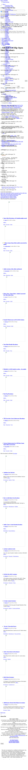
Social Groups (8, 71)
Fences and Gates (18, 633)
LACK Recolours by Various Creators (8, 196)
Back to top (3, 712)
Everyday (8, 224)
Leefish (16, 735)
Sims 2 (4, 7)
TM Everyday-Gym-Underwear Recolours (9, 195)
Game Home (7, 9)
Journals (7, 73)
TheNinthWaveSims (14, 736)
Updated (7, 13)
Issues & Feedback (9, 78)
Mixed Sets (8, 275)
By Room (5, 659)
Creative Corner (8, 69)
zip (3, 133)
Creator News (8, 95)
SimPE (11, 135)
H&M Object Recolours (8, 677)
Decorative (11, 556)
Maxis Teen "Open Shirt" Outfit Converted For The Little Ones (11, 144)
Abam (6, 220)
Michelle (6, 346)
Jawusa (9, 106)
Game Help (7, 19)
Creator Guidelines (9, 96)
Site (3, 75)
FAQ (6, 81)
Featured (7, 14)
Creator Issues (8, 99)
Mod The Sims (6, 2)
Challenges (7, 25)
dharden (6, 371)
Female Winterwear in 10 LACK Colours (13, 319)
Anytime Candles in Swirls (9, 548)
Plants (14, 582)
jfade (12, 112)
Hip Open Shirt (11, 186)
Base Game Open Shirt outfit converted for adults (12, 107)
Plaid (16, 186)
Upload (4, 93)
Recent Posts (7, 65)
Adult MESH (14, 116)
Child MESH (12, 115)
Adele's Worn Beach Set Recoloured (11, 651)
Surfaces (10, 479)
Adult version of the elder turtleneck (12, 269)
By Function (5, 479)
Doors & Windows (12, 530)
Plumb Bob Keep (21, 735)
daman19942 (7, 446)
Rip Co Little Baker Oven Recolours (11, 497)
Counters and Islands (16, 608)
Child (21, 186)
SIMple (10, 102)
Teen (11, 350)
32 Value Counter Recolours (9, 600)
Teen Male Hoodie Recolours (10, 344)
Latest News (7, 77)
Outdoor (9, 659)
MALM (3, 186)
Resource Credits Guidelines (11, 97)
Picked (6, 16)
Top (2, 759)
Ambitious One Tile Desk (9, 472)
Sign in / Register (4, 0)
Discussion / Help (9, 5)
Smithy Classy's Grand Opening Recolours (12, 524)
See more (15, 453)
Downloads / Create (9, 6)
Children (16, 506)
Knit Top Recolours (8, 393)
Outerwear (8, 326)
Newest (6, 11)
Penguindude (7, 270)
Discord (6, 74)
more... (4, 222)
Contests (7, 24)
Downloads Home (9, 10)
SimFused (6, 321)
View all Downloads (14, 157)
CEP (15, 135)
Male (4, 224)
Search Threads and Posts (10, 90)
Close (2, 743)
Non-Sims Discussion (9, 66)
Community (5, 64)
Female (4, 326)
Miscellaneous (11, 506)
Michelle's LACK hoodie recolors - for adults (14, 369)
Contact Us (6, 759)
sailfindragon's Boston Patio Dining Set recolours (14, 702)
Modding (7, 17)
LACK (7, 186)
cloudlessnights (17, 107)
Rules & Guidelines (9, 80)
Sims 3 (4, 26)
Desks (14, 479)
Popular (6, 12)
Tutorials (7, 18)
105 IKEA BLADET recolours (10, 574)
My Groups (7, 72)
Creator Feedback (9, 98)
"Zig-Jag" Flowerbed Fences (9, 626)
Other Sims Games (9, 68)
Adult (11, 224)
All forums (7, 67)
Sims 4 (4, 45)
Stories (6, 23)
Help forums (7, 20)
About (6, 79)
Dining (9, 710)
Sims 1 (4, 4)
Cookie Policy (20, 759)
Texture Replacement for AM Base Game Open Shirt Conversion (13, 444)
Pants (18, 186)
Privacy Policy (13, 759)
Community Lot (11, 684)
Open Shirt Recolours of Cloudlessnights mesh (15, 218)
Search (4, 84)
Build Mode (5, 530)
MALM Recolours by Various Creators (9, 197)
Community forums (9, 21)
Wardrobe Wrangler (6, 112)
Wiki (6, 82)
